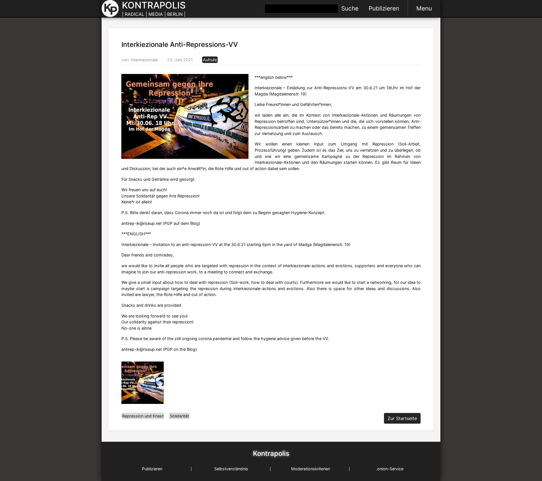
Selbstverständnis (231, 468)
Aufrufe (210, 59)
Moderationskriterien (310, 468)
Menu (424, 8)
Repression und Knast (142, 415)
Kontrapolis (271, 454)
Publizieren (384, 8)
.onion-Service (389, 468)
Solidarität (179, 415)
